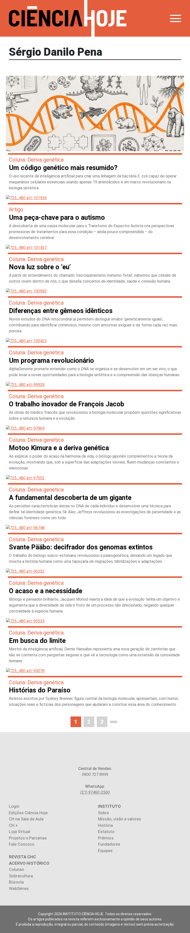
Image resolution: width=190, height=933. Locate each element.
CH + (13, 825)
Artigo (16, 209)
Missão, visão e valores (119, 818)
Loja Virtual (19, 831)
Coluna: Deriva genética (36, 160)
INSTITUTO (109, 806)
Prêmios (106, 837)
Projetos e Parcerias (28, 837)
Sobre (103, 812)
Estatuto (106, 831)
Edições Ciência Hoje (28, 812)
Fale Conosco (21, 844)
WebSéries (19, 888)
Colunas (16, 869)
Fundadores (109, 844)
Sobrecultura (21, 875)
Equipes (105, 850)
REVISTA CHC (22, 856)
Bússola (16, 882)
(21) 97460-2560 (95, 792)
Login (14, 806)
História (105, 825)
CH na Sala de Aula (26, 818)
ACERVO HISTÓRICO (29, 863)
